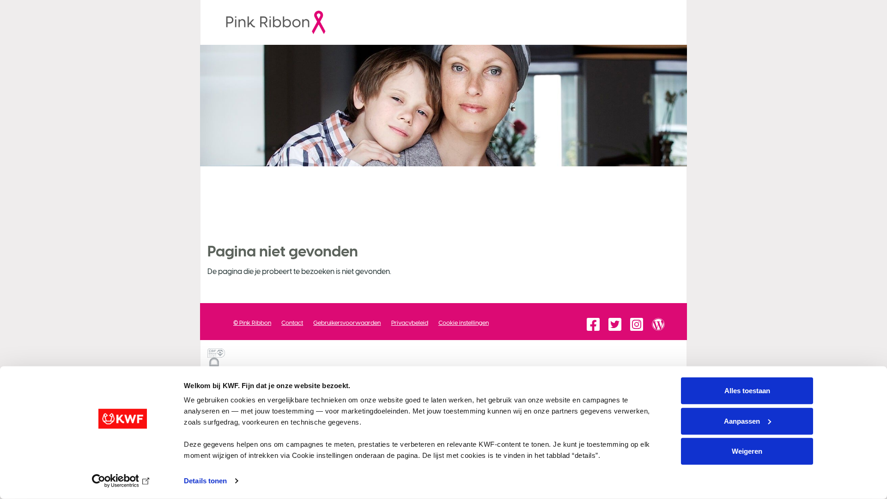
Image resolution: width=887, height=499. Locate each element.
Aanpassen (742, 421)
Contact (292, 322)
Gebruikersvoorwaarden (347, 322)
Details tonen (205, 481)
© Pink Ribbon (252, 322)
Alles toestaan (747, 391)
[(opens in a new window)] (268, 22)
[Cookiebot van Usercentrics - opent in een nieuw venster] (122, 481)
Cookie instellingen (463, 322)
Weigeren (747, 451)
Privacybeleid (409, 322)
